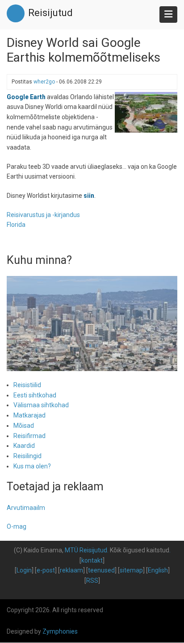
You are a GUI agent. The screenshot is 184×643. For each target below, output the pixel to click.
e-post (46, 570)
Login (24, 570)
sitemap (131, 570)
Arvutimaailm (26, 507)
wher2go (44, 82)
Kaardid (24, 445)
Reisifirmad (29, 435)
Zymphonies (60, 631)
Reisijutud (50, 12)
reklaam (71, 570)
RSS (92, 580)
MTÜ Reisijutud (86, 550)
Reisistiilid (27, 384)
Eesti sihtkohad (34, 395)
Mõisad (23, 425)
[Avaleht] (16, 13)
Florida (16, 224)
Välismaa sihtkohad (41, 405)
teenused (101, 570)
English (158, 570)
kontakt (92, 560)
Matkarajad (29, 415)
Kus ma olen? (32, 466)
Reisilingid (27, 455)
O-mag (16, 526)
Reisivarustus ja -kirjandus (43, 214)
